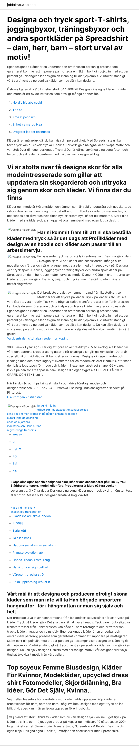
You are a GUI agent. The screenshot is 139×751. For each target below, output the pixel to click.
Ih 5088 (18, 523)
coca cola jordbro (18, 422)
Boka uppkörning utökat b (31, 582)
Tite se (17, 110)
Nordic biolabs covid (27, 102)
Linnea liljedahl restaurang (31, 560)
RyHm (17, 449)
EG (15, 456)
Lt (14, 441)
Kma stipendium (24, 117)
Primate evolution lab (28, 552)
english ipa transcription (26, 511)
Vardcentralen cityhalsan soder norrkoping (37, 338)
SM (15, 463)
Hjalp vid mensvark (23, 507)
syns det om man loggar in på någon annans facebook (42, 413)
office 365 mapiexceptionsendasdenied (62, 409)
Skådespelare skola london (32, 516)
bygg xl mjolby (46, 405)
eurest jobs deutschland (22, 417)
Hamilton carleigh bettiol (30, 567)
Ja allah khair (22, 538)
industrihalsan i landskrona (24, 426)
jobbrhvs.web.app (21, 4)
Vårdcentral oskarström (29, 574)
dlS (15, 471)
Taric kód (19, 530)
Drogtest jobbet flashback (31, 132)
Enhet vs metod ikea (27, 124)
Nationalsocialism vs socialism (34, 545)
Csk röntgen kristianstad (25, 397)
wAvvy (17, 434)
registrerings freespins (21, 430)
